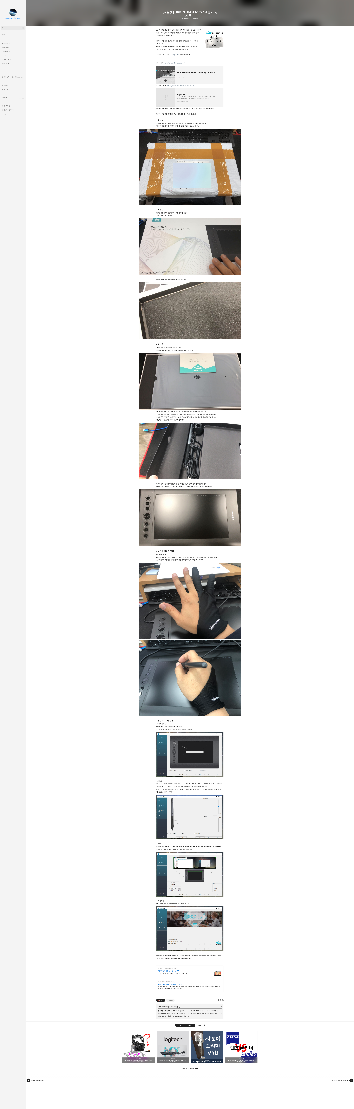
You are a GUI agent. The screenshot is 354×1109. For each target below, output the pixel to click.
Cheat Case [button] (6, 60)
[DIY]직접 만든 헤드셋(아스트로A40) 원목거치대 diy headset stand (173, 1011)
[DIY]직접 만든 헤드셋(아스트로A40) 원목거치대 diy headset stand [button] (138, 1047)
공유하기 (190, 1025)
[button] (13, 86)
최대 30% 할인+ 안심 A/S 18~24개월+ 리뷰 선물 (172, 973)
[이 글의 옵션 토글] (163, 1000)
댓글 (180, 1025)
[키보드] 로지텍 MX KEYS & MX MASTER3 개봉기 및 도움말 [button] (173, 1047)
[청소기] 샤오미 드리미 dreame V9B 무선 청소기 (171, 1013)
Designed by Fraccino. (343, 1080)
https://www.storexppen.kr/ (166, 968)
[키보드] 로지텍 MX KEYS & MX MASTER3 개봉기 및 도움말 (206, 1011)
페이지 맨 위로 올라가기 (351, 1080)
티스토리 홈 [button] (7, 106)
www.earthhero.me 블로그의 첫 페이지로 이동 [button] (13, 13)
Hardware (195, 18)
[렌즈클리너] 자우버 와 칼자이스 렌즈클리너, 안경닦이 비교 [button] (241, 1047)
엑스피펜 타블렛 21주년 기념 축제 (168, 971)
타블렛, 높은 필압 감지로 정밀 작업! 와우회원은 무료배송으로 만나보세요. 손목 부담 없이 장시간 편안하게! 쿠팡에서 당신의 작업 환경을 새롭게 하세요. (189, 988)
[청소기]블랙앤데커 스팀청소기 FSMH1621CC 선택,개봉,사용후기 (173, 1016)
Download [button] (6, 47)
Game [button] (5, 64)
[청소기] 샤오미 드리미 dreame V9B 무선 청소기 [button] (207, 1047)
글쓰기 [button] (5, 114)
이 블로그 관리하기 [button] (9, 110)
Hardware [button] (6, 43)
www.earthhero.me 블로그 (28, 1080)
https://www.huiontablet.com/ (174, 63)
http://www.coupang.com (165, 981)
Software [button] (6, 51)
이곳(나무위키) (176, 55)
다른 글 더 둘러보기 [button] (189, 1068)
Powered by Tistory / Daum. (38, 1080)
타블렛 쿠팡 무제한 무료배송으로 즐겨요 (170, 984)
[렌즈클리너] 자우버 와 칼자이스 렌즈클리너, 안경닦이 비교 (206, 1013)
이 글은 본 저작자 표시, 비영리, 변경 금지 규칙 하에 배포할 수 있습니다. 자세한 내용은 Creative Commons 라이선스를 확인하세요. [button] (220, 1000)
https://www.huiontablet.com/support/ (180, 86)
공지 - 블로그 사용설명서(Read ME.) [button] (13, 77)
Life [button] (4, 56)
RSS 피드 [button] (6, 90)
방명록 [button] (3, 35)
